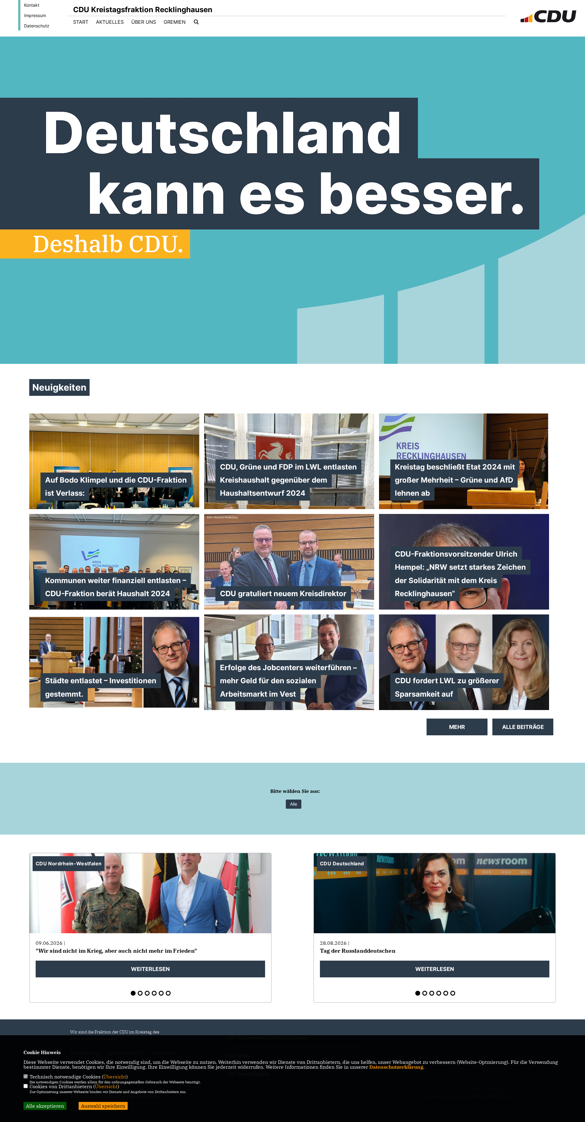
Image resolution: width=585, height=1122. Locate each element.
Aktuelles (110, 21)
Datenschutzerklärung (396, 1067)
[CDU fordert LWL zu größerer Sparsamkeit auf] (464, 662)
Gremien (175, 21)
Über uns (143, 21)
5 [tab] (161, 993)
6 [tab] (168, 993)
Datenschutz (36, 25)
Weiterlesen (150, 969)
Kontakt (31, 5)
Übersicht (114, 1077)
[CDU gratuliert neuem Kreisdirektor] (289, 571)
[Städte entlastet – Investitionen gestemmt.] (114, 662)
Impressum (35, 15)
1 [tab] (133, 993)
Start (80, 21)
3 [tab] (147, 993)
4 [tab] (154, 993)
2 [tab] (140, 993)
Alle (293, 804)
